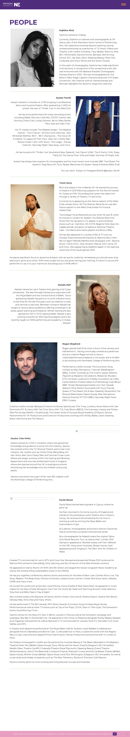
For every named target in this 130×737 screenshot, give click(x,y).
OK (115, 734)
